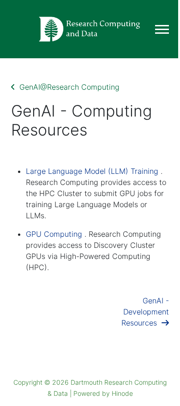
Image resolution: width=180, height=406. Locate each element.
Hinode (122, 393)
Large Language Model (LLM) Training (92, 171)
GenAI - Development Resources (145, 311)
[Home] (90, 29)
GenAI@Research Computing (67, 87)
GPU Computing (54, 234)
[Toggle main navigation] (162, 29)
